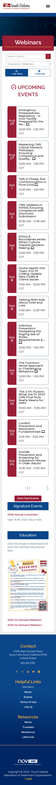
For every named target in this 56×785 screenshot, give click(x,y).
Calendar (39, 73)
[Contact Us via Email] (39, 671)
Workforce (28, 732)
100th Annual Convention (22, 514)
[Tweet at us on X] (22, 671)
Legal (28, 778)
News (28, 692)
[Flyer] (28, 585)
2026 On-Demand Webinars (24, 625)
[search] (48, 56)
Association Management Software (28, 764)
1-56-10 (28, 707)
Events (28, 697)
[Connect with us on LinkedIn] (27, 671)
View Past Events (28, 498)
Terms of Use (28, 702)
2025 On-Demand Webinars (24, 620)
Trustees (28, 727)
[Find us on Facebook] (16, 671)
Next (47, 488)
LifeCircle (28, 737)
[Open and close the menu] (42, 6)
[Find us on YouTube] (33, 671)
